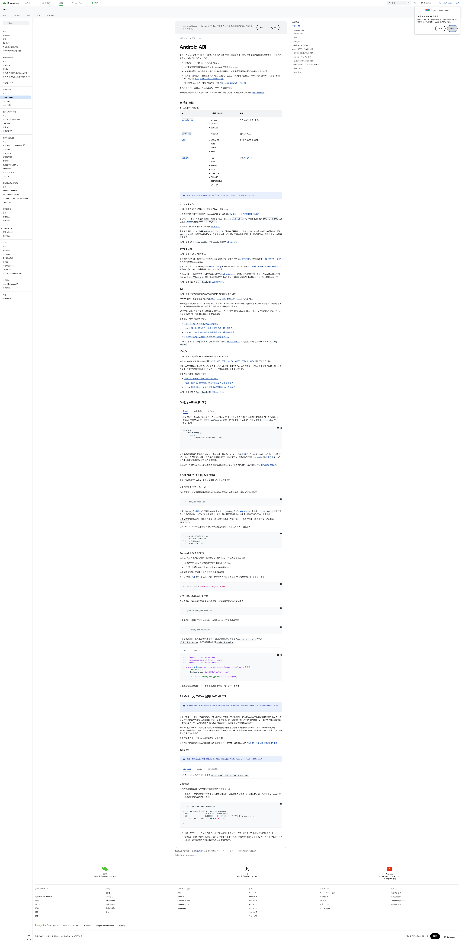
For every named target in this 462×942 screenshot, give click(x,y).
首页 (181, 38)
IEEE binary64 (233, 242)
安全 (37, 900)
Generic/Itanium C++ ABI (232, 83)
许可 (47, 936)
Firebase (87, 926)
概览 (4, 15)
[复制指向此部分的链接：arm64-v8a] (194, 249)
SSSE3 (239, 299)
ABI (193, 577)
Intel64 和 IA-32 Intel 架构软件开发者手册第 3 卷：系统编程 (209, 387)
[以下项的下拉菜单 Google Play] (85, 3)
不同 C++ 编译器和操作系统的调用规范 (201, 324)
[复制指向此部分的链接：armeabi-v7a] (196, 204)
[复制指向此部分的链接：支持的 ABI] (196, 103)
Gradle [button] (186, 411)
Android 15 (253, 900)
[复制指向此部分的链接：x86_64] (190, 351)
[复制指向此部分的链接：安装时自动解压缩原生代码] (211, 596)
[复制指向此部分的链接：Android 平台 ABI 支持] (206, 553)
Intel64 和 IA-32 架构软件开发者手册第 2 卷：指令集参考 (208, 383)
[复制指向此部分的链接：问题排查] (191, 784)
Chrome (76, 926)
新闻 (37, 908)
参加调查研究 (396, 904)
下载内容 (16, 15)
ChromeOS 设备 (183, 900)
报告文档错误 (396, 897)
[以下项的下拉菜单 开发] (66, 3)
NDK (5, 10)
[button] (15, 65)
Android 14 (253, 904)
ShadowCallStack (227, 274)
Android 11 (253, 916)
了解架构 (244, 259)
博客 (96, 3)
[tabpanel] (231, 432)
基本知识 (28, 3)
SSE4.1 (245, 361)
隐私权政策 (110, 908)
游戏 (108, 893)
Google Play (77, 3)
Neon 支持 (215, 226)
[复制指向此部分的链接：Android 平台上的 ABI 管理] (217, 475)
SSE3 (231, 299)
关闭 (440, 28)
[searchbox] (16, 23)
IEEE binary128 (216, 282)
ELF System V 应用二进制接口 (208, 78)
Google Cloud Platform (105, 926)
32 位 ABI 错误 (258, 92)
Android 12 (253, 912)
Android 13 (253, 908)
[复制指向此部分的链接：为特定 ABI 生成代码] (208, 402)
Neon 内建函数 (212, 266)
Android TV (181, 908)
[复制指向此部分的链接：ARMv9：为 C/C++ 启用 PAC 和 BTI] (228, 696)
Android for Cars (183, 904)
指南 (38, 15)
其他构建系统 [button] (213, 769)
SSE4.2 (253, 361)
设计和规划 (45, 3)
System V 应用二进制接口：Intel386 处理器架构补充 (206, 337)
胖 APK (245, 454)
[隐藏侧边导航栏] (29, 937)
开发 (61, 3)
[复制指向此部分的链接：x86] (186, 289)
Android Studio (445, 3)
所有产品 (122, 926)
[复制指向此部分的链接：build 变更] (192, 750)
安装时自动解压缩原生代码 (264, 465)
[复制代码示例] (280, 427)
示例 (28, 15)
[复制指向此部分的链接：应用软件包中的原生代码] (208, 487)
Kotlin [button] (185, 650)
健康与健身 (110, 900)
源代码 (37, 904)
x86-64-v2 (248, 158)
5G (107, 912)
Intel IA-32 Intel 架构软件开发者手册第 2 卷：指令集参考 (208, 328)
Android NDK (325, 908)
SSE (218, 299)
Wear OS (180, 897)
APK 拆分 (269, 457)
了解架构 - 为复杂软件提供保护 (259, 743)
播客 (37, 916)
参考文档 (50, 15)
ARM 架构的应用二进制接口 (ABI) (242, 214)
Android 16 (253, 897)
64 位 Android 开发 (270, 259)
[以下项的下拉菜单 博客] (101, 3)
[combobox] (399, 3)
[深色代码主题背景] (277, 427)
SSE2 (224, 299)
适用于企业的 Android (43, 897)
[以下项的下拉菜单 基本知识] (35, 3)
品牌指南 (55, 936)
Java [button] (195, 650)
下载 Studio (324, 904)
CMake (189, 222)
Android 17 (253, 893)
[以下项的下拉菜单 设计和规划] (53, 3)
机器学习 (109, 897)
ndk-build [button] (198, 411)
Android (38, 893)
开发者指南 (324, 897)
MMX (212, 299)
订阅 (435, 936)
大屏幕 (180, 893)
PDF (276, 743)
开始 (452, 28)
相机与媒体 (110, 904)
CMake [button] (211, 411)
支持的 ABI (198, 511)
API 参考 (323, 900)
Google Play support (398, 900)
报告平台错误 (396, 893)
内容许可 (198, 851)
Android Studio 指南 (327, 893)
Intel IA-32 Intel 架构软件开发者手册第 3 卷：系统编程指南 (209, 332)
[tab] (185, 411)
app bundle (257, 457)
